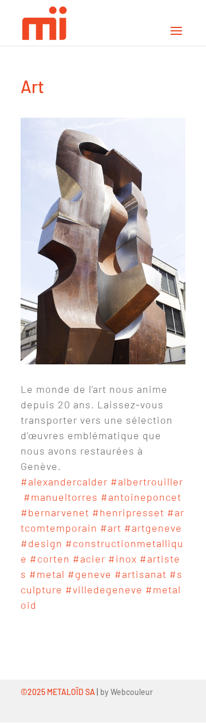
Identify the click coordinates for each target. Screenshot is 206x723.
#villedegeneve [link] (103, 589)
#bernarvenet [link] (55, 512)
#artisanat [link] (140, 574)
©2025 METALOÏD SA (58, 692)
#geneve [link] (90, 574)
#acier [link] (89, 558)
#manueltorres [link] (60, 497)
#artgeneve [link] (153, 527)
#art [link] (110, 527)
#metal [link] (47, 574)
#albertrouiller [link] (146, 481)
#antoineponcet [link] (141, 497)
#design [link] (41, 543)
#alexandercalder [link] (64, 481)
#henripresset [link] (128, 512)
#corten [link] (50, 558)
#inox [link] (122, 558)
